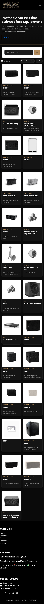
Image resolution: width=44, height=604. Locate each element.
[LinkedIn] (9, 593)
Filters (8, 37)
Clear (40, 61)
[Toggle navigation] (40, 5)
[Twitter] (5, 593)
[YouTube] (13, 593)
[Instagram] (17, 593)
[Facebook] (1, 593)
